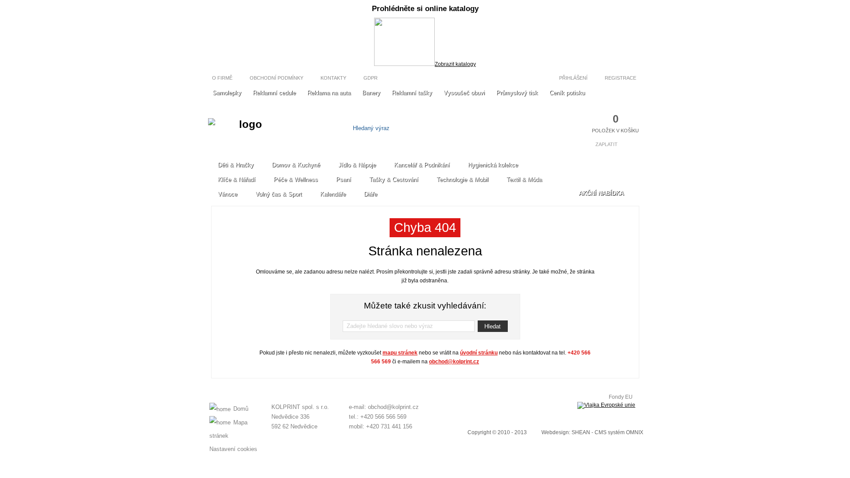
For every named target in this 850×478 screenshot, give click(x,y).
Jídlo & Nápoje (357, 165)
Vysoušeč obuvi (464, 92)
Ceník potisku (567, 92)
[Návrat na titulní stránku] (247, 133)
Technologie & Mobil (462, 179)
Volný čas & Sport (278, 194)
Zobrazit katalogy (455, 64)
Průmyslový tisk (517, 92)
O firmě (222, 78)
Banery (371, 92)
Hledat (492, 326)
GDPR (370, 78)
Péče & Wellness (296, 179)
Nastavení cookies (233, 449)
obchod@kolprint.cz (454, 361)
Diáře (370, 194)
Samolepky (226, 92)
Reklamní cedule (274, 92)
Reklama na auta (329, 92)
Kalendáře (333, 194)
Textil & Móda (524, 179)
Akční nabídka (601, 193)
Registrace (621, 78)
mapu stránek (399, 353)
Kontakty (333, 78)
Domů (240, 408)
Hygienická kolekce (493, 165)
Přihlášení (572, 78)
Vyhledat (477, 128)
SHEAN (581, 432)
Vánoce (227, 194)
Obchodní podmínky (276, 78)
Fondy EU (621, 397)
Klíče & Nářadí (236, 179)
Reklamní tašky (412, 92)
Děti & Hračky (236, 165)
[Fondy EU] (606, 405)
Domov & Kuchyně (296, 165)
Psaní (343, 179)
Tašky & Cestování (393, 179)
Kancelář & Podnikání (422, 165)
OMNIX (634, 432)
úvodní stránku (479, 353)
